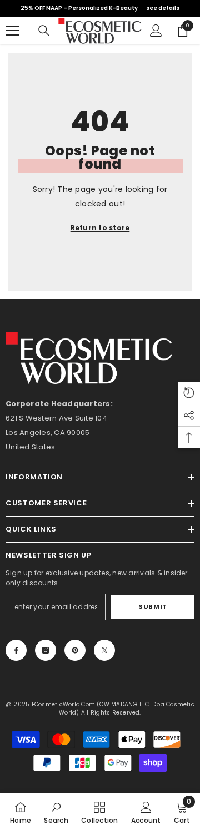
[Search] (44, 30)
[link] (56, 812)
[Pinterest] (75, 650)
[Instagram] (45, 650)
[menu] (12, 30)
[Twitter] (104, 650)
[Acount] (156, 30)
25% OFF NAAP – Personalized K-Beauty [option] (100, 8)
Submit (152, 606)
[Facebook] (16, 650)
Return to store (100, 227)
